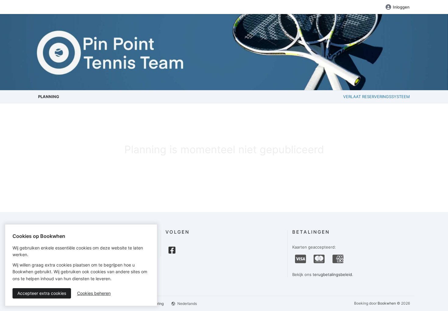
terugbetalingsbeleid (332, 274)
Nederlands (186, 303)
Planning (48, 96)
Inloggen (401, 7)
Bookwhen (387, 303)
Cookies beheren (94, 293)
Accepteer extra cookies (41, 293)
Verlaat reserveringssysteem (376, 96)
